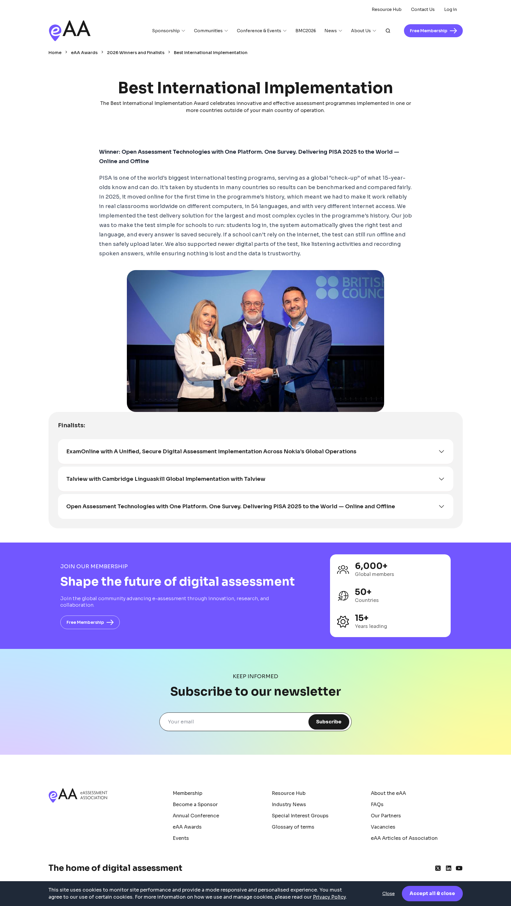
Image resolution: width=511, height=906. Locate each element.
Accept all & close (432, 893)
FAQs (377, 804)
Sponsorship (166, 30)
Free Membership (85, 622)
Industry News (289, 804)
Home (55, 52)
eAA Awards (84, 52)
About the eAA (388, 793)
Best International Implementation (211, 52)
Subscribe (329, 722)
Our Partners (386, 816)
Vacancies (383, 827)
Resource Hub (387, 9)
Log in (450, 9)
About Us (361, 30)
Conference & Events (259, 30)
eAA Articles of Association (404, 838)
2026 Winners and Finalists (135, 52)
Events (181, 838)
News (330, 30)
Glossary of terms (293, 827)
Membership (187, 793)
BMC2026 (305, 30)
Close (388, 893)
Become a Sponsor (195, 804)
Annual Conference (196, 816)
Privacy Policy (329, 897)
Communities (208, 30)
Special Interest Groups (300, 816)
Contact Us (423, 9)
